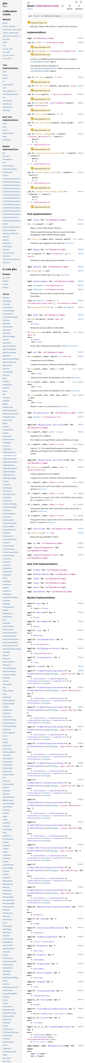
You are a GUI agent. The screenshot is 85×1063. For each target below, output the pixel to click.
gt (32, 504)
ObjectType (44, 424)
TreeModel (66, 94)
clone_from (36, 239)
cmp (32, 356)
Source (30, 9)
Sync (36, 583)
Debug (36, 249)
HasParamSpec (40, 281)
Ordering (66, 356)
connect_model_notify (46, 172)
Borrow (40, 612)
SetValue (37, 289)
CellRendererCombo (43, 38)
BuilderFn (38, 300)
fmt (32, 254)
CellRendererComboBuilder (63, 51)
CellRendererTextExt (48, 648)
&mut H (58, 319)
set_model (40, 103)
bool (60, 77)
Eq (34, 543)
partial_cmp (37, 467)
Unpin (36, 587)
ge (32, 516)
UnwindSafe (39, 591)
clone (34, 224)
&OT (51, 432)
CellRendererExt (46, 639)
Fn (57, 134)
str (52, 300)
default (35, 271)
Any (39, 603)
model (38, 94)
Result (31, 256)
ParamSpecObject (54, 285)
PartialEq (58, 424)
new (37, 42)
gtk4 (29, 3)
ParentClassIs (41, 413)
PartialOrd (59, 460)
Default (37, 266)
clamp (34, 395)
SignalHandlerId (41, 144)
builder (39, 51)
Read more (69, 243)
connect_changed (43, 134)
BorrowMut (42, 621)
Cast (39, 630)
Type (52, 533)
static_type (37, 533)
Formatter (57, 254)
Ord (35, 352)
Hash (35, 315)
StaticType (39, 528)
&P (44, 105)
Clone (36, 220)
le (32, 493)
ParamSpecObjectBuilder (40, 303)
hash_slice (36, 332)
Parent (36, 417)
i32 (61, 114)
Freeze (37, 570)
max (32, 369)
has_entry (40, 77)
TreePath (32, 136)
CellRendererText (52, 417)
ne (32, 444)
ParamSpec (38, 285)
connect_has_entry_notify (48, 153)
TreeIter (44, 136)
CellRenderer (45, 547)
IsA (51, 103)
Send (36, 578)
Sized (39, 342)
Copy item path (62, 6)
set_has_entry (42, 86)
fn (47, 300)
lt (32, 482)
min (32, 382)
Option (56, 94)
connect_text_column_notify (49, 191)
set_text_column (43, 123)
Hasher (36, 324)
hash (33, 319)
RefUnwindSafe (41, 574)
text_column (41, 114)
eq (32, 432)
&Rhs (52, 444)
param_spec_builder (41, 307)
